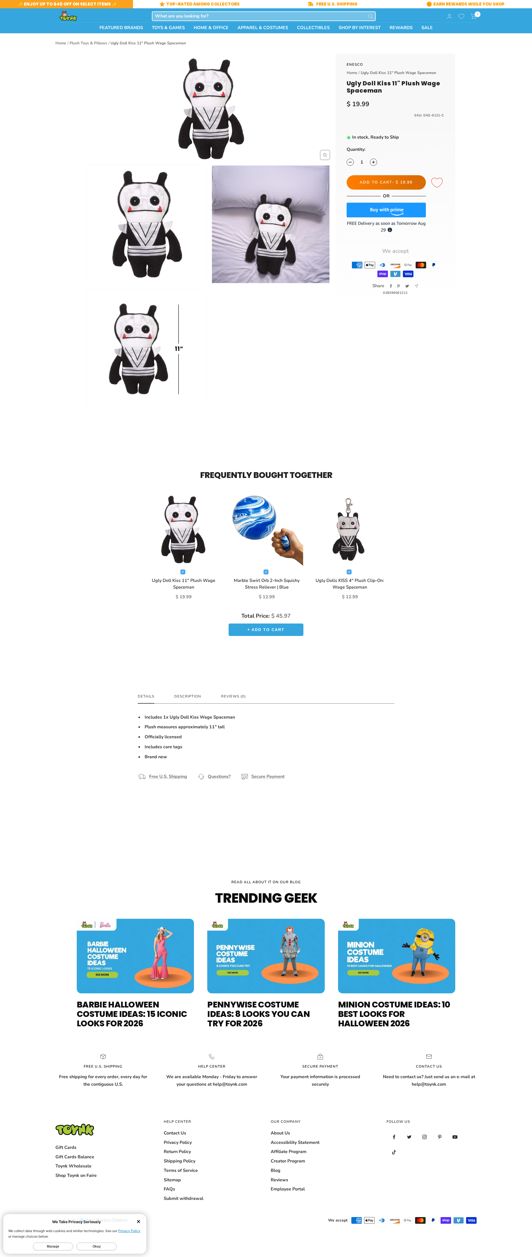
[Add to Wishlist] (437, 183)
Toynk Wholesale (73, 1166)
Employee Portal (288, 1189)
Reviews (279, 1180)
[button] (474, 16)
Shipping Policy (179, 1161)
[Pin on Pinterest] (398, 286)
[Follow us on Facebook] (394, 1137)
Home (60, 43)
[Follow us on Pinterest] (439, 1137)
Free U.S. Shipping (168, 776)
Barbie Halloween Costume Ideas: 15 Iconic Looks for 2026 (132, 1014)
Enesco (355, 64)
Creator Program (288, 1161)
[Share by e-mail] (416, 286)
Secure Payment (268, 776)
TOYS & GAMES (168, 28)
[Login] (449, 16)
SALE (427, 28)
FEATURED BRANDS (121, 28)
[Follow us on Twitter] (409, 1137)
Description (187, 696)
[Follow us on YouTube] (455, 1137)
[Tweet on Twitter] (407, 286)
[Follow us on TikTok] (394, 1152)
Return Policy (177, 1152)
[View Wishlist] (461, 16)
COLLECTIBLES (313, 28)
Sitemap (172, 1180)
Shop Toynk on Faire (76, 1175)
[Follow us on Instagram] (424, 1137)
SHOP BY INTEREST (360, 28)
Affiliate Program (288, 1152)
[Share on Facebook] (391, 286)
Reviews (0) (233, 696)
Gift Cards (65, 1147)
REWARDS (401, 28)
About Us (280, 1133)
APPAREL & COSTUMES (262, 28)
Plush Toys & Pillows (88, 43)
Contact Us (175, 1133)
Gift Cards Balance (74, 1157)
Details (146, 696)
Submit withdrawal (183, 1198)
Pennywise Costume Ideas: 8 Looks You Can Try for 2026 (258, 1014)
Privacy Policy (178, 1142)
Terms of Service (181, 1170)
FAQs (169, 1189)
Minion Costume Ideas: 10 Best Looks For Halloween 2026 (394, 1014)
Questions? (219, 776)
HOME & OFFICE (211, 28)
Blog (275, 1170)
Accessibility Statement (295, 1142)
